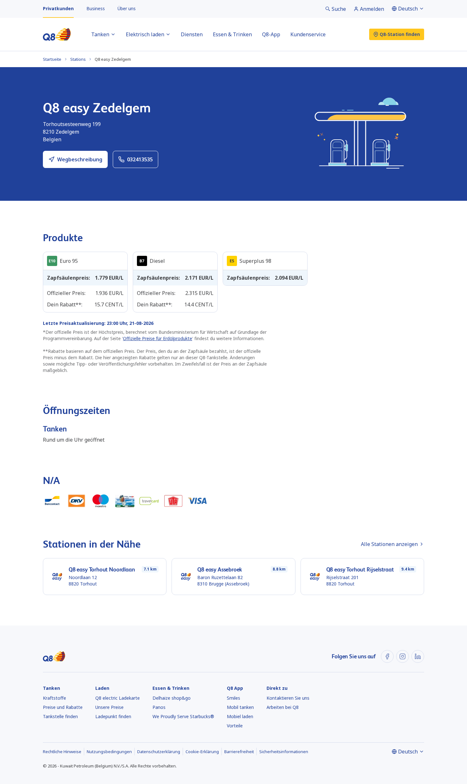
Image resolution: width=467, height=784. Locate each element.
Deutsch (408, 8)
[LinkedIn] (417, 656)
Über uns (127, 8)
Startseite (52, 59)
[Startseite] (57, 34)
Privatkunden (58, 8)
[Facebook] (387, 656)
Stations (78, 59)
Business (95, 8)
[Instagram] (402, 656)
